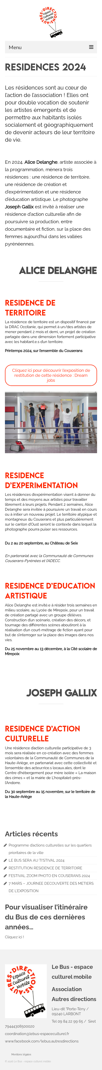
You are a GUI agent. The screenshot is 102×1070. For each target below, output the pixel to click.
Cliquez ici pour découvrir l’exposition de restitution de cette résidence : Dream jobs (51, 375)
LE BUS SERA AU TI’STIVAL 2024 (36, 860)
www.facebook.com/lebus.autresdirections (41, 1041)
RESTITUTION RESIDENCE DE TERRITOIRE (45, 868)
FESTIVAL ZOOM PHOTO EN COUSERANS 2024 (49, 876)
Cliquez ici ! (14, 937)
